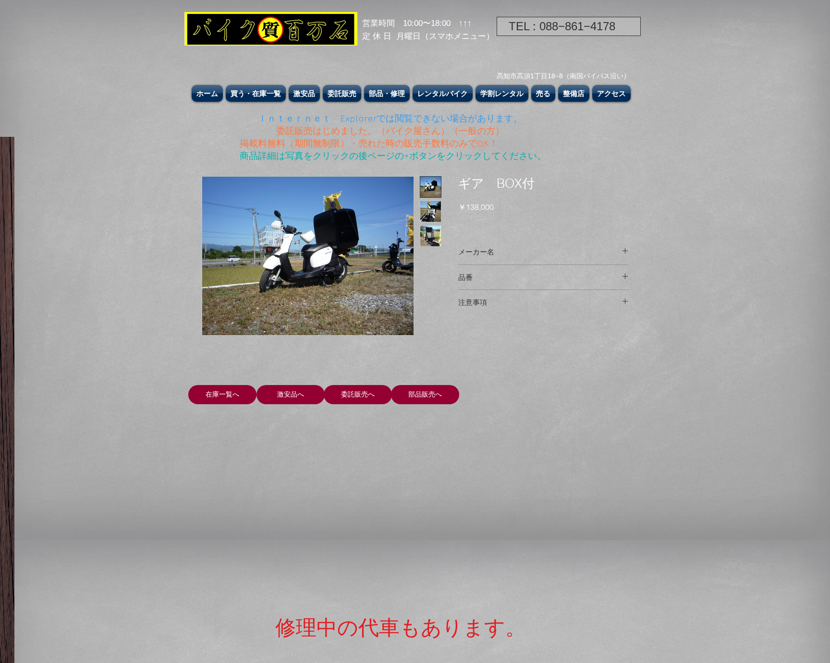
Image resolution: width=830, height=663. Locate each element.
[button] (255, 93)
